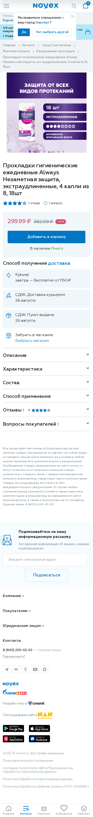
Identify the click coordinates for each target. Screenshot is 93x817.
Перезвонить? (14, 656)
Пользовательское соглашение (28, 760)
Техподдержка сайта (20, 715)
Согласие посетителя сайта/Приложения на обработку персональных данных (38, 770)
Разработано (15, 703)
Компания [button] (12, 596)
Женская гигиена (16, 51)
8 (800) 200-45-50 (17, 650)
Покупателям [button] (15, 611)
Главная (9, 45)
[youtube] (35, 669)
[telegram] (6, 669)
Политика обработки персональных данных (38, 779)
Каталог (28, 45)
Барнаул (43, 22)
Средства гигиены (56, 45)
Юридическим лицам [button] (22, 626)
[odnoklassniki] (25, 669)
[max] (44, 669)
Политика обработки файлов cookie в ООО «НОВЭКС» (46, 786)
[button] (30, 152)
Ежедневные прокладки (55, 51)
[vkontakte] (16, 669)
